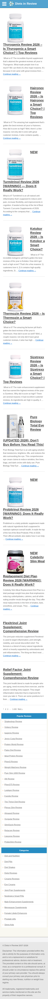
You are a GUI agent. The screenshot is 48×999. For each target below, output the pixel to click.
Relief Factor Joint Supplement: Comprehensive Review (21, 674)
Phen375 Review (12, 785)
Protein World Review (14, 744)
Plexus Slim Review (13, 808)
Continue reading (12, 74)
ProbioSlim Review (12, 842)
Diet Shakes (9, 867)
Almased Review (11, 813)
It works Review (11, 796)
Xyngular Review (11, 819)
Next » (20, 709)
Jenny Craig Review (13, 739)
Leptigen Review (11, 790)
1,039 (14, 709)
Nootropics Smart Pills (14, 896)
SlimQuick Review (12, 825)
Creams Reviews (11, 879)
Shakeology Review (13, 721)
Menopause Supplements (15, 907)
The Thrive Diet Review (14, 802)
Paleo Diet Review (12, 750)
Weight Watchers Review (15, 767)
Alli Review (9, 779)
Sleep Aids (9, 925)
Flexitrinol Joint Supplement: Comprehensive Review (21, 627)
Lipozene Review (12, 836)
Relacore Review (12, 830)
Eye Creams (9, 885)
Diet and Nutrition (12, 856)
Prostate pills (10, 919)
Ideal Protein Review (13, 756)
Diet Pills (8, 862)
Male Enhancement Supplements (18, 902)
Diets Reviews (10, 873)
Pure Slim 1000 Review (14, 773)
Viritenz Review (11, 727)
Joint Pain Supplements (14, 890)
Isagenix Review (11, 733)
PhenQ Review (11, 762)
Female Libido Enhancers (15, 913)
